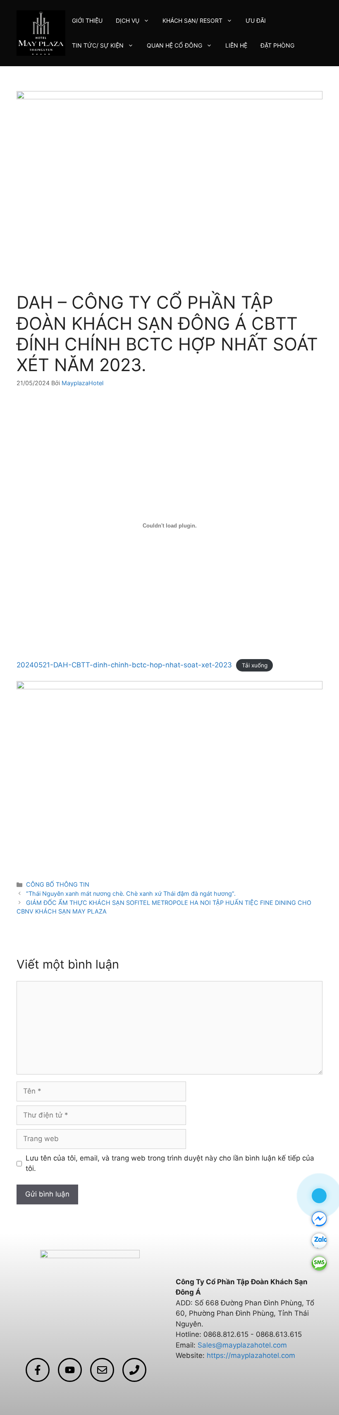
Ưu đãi (256, 20)
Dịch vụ (127, 20)
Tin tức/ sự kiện (98, 45)
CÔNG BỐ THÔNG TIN (57, 884)
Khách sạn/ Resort (192, 20)
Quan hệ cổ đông (174, 45)
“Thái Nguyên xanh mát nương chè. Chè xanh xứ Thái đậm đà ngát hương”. (131, 893)
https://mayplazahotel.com (251, 1355)
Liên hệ (236, 45)
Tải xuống (254, 665)
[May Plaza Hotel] (41, 33)
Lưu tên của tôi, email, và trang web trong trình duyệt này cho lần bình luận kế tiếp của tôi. (170, 1163)
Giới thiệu (87, 20)
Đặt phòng (277, 45)
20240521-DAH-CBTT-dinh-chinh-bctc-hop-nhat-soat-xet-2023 (124, 665)
